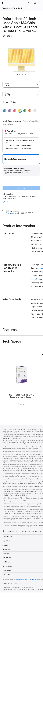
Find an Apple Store (21, 580)
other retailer (33, 580)
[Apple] (3, 531)
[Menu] (40, 2)
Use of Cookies (18, 589)
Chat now (10, 213)
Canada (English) (8, 583)
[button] (29, 2)
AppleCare (35, 279)
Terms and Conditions (14, 438)
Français (18, 583)
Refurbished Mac (13, 531)
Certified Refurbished (12, 8)
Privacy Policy (7, 589)
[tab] (17, 74)
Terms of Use (29, 589)
